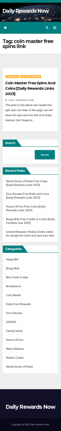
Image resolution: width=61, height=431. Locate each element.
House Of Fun (14, 339)
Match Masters (15, 348)
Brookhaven (13, 286)
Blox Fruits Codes (17, 277)
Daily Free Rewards (30, 76)
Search (10, 143)
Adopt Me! (12, 259)
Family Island (14, 331)
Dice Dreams (14, 313)
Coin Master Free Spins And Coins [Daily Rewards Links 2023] (30, 88)
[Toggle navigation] (54, 28)
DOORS (11, 322)
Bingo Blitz (12, 268)
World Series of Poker (19, 366)
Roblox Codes (15, 357)
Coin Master (12, 76)
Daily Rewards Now (26, 11)
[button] (47, 27)
